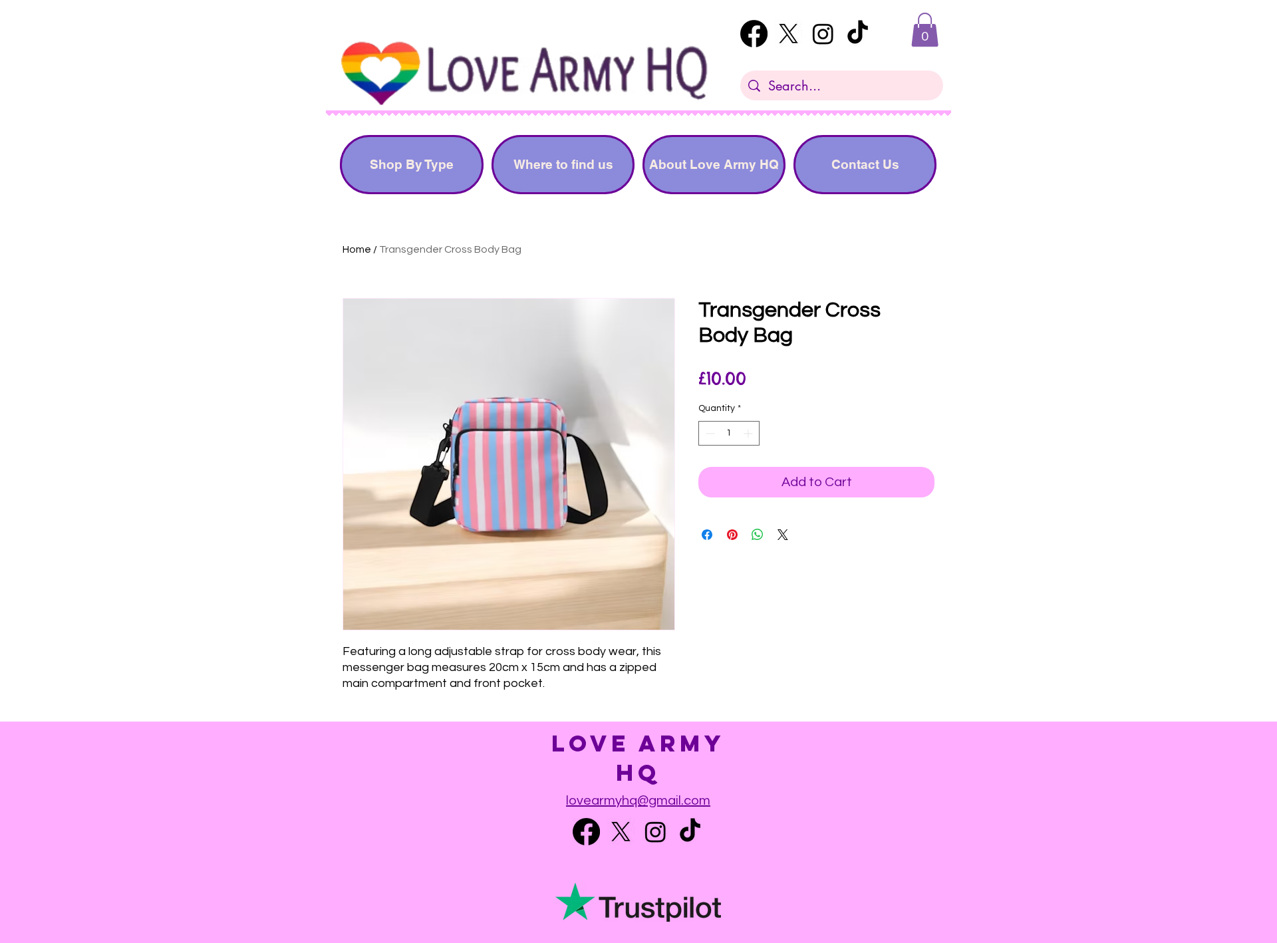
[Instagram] (823, 33)
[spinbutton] (729, 433)
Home (357, 249)
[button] (925, 30)
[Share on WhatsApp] (758, 535)
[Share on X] (783, 535)
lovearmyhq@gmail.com (638, 800)
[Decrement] (708, 433)
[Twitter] (788, 33)
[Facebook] (754, 33)
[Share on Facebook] (707, 535)
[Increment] (749, 433)
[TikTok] (857, 33)
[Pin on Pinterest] (732, 535)
